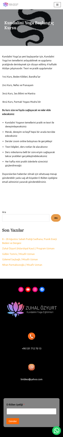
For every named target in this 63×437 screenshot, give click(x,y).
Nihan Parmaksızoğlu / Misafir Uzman (22, 264)
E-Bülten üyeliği (16, 404)
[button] (56, 430)
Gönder (13, 421)
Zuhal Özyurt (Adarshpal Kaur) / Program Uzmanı (28, 248)
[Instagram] (21, 289)
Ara (4, 212)
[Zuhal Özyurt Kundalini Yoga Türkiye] (10, 4)
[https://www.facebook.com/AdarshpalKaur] (42, 289)
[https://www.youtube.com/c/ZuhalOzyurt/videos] (28, 289)
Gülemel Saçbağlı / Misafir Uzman (20, 259)
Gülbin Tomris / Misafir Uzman (18, 254)
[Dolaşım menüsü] (57, 4)
